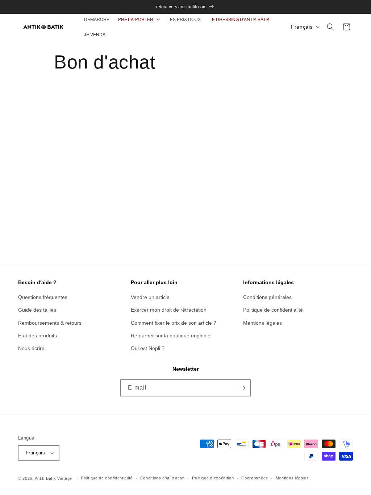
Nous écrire (31, 348)
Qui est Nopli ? (147, 348)
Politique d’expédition (213, 478)
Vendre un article (150, 297)
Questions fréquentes (42, 297)
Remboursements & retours (50, 323)
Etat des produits (37, 335)
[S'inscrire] (242, 387)
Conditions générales (267, 297)
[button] (138, 19)
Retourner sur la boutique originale (170, 335)
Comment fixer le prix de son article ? (173, 323)
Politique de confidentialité (273, 310)
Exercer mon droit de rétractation (169, 310)
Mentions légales (262, 323)
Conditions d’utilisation (162, 478)
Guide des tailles (37, 310)
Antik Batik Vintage (53, 478)
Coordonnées (254, 478)
